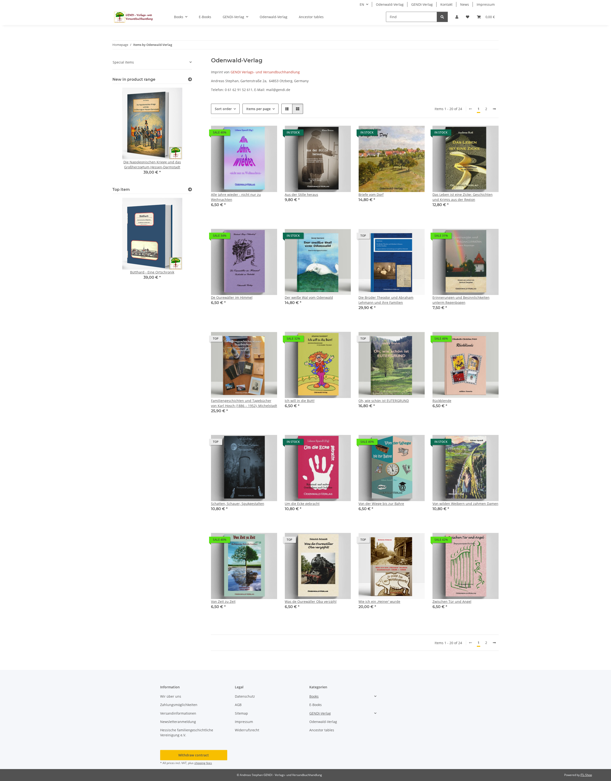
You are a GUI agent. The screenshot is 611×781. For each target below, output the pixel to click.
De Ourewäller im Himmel (232, 297)
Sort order (223, 109)
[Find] (442, 17)
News (464, 4)
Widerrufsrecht (247, 730)
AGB (238, 704)
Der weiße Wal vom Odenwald (309, 297)
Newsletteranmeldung (178, 721)
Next (180, 244)
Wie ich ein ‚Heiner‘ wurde (379, 601)
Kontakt (446, 4)
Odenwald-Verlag (390, 4)
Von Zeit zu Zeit (223, 601)
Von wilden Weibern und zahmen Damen (465, 503)
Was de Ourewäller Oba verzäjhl (311, 601)
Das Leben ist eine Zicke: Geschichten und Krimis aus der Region (462, 197)
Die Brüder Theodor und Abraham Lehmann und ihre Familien (385, 300)
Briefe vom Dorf (371, 194)
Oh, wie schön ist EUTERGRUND (383, 400)
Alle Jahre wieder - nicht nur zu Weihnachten (236, 197)
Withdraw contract (193, 755)
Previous (124, 244)
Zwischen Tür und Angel (451, 601)
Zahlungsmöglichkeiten (178, 704)
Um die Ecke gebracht (302, 503)
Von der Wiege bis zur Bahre (381, 503)
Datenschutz (245, 696)
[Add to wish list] (269, 133)
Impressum (486, 4)
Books (314, 696)
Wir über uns (170, 696)
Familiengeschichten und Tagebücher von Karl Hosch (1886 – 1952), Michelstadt (244, 403)
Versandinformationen (178, 713)
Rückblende (441, 400)
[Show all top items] (190, 189)
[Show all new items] (190, 79)
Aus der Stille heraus (301, 194)
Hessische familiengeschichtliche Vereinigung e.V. (186, 732)
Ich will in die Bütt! (300, 400)
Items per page (258, 109)
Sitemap (241, 713)
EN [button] (362, 4)
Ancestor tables (321, 730)
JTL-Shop (586, 775)
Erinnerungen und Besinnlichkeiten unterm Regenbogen (461, 300)
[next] (494, 109)
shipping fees (203, 763)
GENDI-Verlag (422, 4)
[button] (457, 17)
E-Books (315, 704)
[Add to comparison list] (256, 133)
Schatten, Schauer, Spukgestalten (237, 503)
